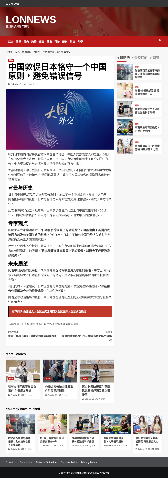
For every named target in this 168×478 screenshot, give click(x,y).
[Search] (160, 40)
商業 (41, 41)
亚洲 (32, 323)
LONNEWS (31, 19)
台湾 (38, 323)
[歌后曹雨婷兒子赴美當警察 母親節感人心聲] (125, 145)
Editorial (14, 84)
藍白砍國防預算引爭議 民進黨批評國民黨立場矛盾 (96, 390)
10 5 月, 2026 (26, 395)
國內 (26, 41)
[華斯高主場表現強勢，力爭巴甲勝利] (125, 127)
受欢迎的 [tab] (140, 58)
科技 (57, 41)
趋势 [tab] (155, 58)
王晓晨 (55, 323)
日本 (43, 323)
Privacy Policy (89, 462)
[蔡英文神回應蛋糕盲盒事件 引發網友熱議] (23, 371)
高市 (76, 323)
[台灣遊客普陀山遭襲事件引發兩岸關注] (60, 371)
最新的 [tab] (124, 58)
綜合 (10, 41)
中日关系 (24, 323)
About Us (11, 462)
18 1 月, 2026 (28, 84)
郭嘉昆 (69, 323)
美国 (62, 323)
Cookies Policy (69, 462)
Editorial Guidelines (47, 462)
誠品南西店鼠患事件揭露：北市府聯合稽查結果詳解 (147, 74)
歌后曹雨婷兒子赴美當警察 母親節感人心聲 (147, 441)
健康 (72, 41)
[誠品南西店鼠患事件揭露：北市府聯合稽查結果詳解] (125, 71)
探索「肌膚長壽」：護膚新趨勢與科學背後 (32, 333)
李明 (49, 323)
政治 (34, 41)
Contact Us (26, 462)
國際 (18, 41)
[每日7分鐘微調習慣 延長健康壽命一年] (125, 90)
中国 (16, 323)
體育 (49, 41)
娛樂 (64, 41)
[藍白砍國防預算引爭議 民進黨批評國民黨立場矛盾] (97, 371)
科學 (80, 41)
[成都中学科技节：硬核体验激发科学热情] (125, 108)
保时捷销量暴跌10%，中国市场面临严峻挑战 (87, 336)
